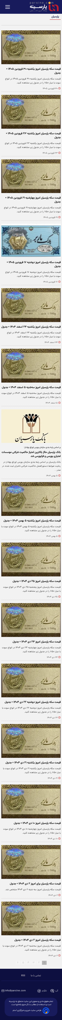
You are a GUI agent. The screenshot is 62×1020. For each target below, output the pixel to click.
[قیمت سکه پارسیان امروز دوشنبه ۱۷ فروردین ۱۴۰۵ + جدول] (31, 241)
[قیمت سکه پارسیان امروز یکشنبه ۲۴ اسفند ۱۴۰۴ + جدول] (31, 305)
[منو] (7, 7)
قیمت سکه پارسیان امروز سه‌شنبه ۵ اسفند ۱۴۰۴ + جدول (31, 388)
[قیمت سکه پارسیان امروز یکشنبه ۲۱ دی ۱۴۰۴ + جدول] (31, 741)
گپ (56, 990)
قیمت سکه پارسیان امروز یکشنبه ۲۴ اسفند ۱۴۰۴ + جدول (31, 327)
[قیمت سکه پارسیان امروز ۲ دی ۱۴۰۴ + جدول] (31, 918)
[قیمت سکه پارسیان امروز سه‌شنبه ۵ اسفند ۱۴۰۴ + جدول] (31, 366)
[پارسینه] (42, 7)
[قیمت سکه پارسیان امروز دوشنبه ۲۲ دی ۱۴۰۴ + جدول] (31, 680)
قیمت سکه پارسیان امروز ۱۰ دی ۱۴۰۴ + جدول (37, 823)
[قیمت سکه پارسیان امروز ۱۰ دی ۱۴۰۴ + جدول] (31, 801)
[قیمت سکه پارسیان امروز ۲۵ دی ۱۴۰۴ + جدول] (31, 559)
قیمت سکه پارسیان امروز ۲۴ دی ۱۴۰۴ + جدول (37, 642)
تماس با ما (36, 976)
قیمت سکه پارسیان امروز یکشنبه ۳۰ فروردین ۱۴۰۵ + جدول (33, 71)
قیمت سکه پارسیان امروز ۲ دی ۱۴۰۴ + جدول (37, 940)
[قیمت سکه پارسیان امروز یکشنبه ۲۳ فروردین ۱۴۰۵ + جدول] (31, 112)
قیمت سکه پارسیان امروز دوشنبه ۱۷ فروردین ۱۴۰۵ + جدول (34, 264)
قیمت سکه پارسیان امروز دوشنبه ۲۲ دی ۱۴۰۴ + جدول (33, 702)
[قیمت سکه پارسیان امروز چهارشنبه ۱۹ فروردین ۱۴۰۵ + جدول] (31, 176)
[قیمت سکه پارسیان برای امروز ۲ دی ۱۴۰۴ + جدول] (31, 862)
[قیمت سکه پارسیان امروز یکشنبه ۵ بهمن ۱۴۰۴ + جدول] (31, 499)
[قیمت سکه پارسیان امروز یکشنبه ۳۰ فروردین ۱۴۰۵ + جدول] (31, 47)
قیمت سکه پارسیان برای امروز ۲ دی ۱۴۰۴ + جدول (35, 884)
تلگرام (44, 990)
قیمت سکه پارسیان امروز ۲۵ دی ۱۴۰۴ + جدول (37, 581)
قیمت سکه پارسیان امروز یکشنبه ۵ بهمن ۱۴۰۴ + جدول (32, 521)
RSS (23, 976)
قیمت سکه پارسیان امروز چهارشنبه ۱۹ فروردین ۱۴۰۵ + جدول (33, 200)
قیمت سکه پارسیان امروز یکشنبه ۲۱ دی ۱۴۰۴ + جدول (33, 763)
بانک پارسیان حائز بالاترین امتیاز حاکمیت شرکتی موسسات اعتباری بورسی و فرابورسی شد (31, 454)
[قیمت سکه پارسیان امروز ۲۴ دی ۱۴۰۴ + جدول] (31, 620)
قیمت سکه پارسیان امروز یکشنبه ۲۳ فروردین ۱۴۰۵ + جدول (33, 136)
